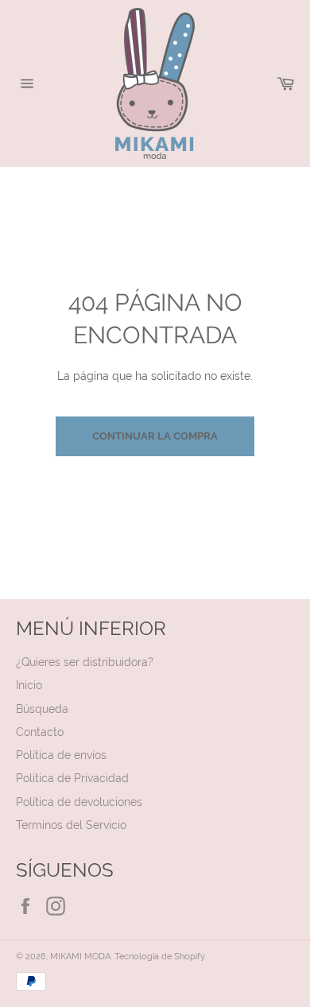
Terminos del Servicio (71, 825)
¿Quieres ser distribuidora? (84, 662)
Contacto (40, 732)
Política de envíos (61, 755)
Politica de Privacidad (72, 778)
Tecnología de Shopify (159, 956)
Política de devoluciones (79, 802)
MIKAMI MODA (80, 956)
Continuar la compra (155, 436)
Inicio (29, 685)
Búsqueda (42, 709)
